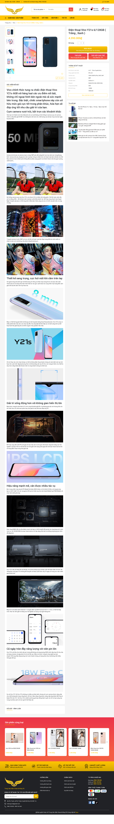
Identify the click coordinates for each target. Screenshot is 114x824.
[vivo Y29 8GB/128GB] (78, 738)
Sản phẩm (54, 18)
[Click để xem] (40, 52)
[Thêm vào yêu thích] (62, 73)
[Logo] (17, 9)
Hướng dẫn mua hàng (45, 781)
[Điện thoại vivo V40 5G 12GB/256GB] (99, 738)
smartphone (43, 100)
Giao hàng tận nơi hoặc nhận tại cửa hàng (88, 49)
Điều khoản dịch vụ (45, 790)
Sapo (76, 812)
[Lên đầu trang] (111, 813)
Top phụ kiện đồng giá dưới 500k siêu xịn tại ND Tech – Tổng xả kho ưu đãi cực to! (91, 130)
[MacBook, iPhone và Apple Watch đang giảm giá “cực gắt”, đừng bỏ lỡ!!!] (72, 125)
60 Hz (99, 70)
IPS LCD (91, 73)
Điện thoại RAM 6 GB (12, 529)
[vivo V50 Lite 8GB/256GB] (14, 738)
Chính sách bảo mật (69, 781)
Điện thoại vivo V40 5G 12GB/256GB (97, 749)
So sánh (106, 1)
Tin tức (64, 18)
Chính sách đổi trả (68, 787)
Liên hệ (72, 18)
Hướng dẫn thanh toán (46, 784)
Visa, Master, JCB (98, 56)
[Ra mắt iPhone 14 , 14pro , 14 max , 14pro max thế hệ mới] (72, 111)
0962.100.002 (42, 1)
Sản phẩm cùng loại (14, 722)
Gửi (36, 796)
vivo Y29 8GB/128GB (75, 748)
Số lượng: (71, 43)
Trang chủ (35, 18)
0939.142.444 (18, 806)
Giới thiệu (45, 18)
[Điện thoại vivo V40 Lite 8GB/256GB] (36, 738)
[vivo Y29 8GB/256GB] (57, 738)
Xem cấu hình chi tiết (88, 95)
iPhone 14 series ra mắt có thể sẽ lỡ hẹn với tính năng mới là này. (92, 119)
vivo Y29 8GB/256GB (54, 748)
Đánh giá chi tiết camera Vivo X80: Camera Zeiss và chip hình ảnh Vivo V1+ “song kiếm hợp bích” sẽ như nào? (92, 136)
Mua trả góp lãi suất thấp (78, 56)
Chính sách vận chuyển (70, 784)
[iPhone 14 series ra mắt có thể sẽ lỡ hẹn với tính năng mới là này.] (72, 119)
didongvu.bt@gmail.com (13, 803)
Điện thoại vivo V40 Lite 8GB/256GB (33, 749)
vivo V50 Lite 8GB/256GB (13, 748)
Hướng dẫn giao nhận (45, 787)
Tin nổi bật (72, 103)
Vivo (9, 89)
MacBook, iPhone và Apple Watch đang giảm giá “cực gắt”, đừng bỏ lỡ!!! (91, 124)
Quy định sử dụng (68, 790)
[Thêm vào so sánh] (59, 78)
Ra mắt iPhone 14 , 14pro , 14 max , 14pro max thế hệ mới (92, 107)
